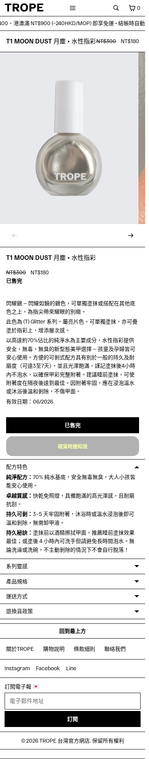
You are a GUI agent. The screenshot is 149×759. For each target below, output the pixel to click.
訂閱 (72, 719)
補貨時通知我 (72, 446)
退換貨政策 (19, 611)
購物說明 (54, 648)
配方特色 (17, 466)
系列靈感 (17, 566)
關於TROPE (20, 648)
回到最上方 (72, 631)
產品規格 (17, 581)
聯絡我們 (115, 648)
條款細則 (84, 648)
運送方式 (17, 596)
